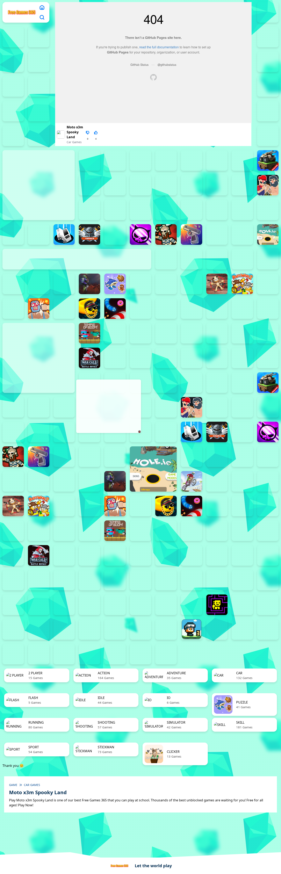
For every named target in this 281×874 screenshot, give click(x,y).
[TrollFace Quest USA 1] (242, 604)
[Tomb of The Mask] (217, 604)
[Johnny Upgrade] (64, 580)
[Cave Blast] (242, 210)
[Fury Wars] (140, 234)
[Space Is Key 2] (64, 604)
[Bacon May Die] (191, 160)
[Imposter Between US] (191, 259)
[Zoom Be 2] (13, 111)
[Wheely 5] (89, 629)
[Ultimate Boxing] (166, 333)
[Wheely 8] (166, 629)
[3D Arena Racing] (64, 654)
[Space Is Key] (115, 604)
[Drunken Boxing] (38, 234)
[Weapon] (217, 333)
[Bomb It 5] (166, 185)
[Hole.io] (268, 234)
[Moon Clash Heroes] (64, 284)
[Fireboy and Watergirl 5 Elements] (13, 61)
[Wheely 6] (115, 629)
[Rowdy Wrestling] (64, 308)
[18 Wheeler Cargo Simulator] (242, 629)
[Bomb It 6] (191, 185)
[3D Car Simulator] (89, 654)
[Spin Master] (191, 308)
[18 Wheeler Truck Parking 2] (13, 654)
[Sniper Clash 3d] (140, 308)
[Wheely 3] (38, 629)
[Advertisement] (108, 406)
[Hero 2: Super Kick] (242, 234)
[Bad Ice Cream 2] (217, 555)
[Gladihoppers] (166, 234)
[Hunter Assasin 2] (166, 259)
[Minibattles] (38, 284)
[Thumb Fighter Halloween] (268, 86)
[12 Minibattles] (38, 135)
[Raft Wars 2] (242, 284)
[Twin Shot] (140, 333)
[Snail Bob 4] (217, 580)
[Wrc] (89, 358)
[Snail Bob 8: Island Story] (38, 604)
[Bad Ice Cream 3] (242, 555)
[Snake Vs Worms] (115, 308)
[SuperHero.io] (242, 308)
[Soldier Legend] (166, 308)
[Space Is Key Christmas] (89, 604)
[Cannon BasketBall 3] (115, 210)
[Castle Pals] (217, 210)
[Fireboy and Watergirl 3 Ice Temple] (38, 37)
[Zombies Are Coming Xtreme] (191, 358)
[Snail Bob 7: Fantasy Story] (13, 604)
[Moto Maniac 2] (89, 284)
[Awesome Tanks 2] (140, 160)
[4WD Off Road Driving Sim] (140, 654)
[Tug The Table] (115, 333)
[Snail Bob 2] (166, 580)
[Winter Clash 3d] (242, 333)
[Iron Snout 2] (217, 259)
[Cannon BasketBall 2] (89, 210)
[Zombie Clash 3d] (140, 358)
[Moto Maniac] (191, 481)
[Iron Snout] (242, 259)
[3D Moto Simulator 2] (115, 654)
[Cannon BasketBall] (166, 210)
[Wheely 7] (140, 629)
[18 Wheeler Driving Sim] (268, 629)
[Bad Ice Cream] (268, 555)
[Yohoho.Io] (115, 358)
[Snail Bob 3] (191, 580)
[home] (42, 7)
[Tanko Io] (268, 308)
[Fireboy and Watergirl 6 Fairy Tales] (38, 61)
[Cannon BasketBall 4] (140, 210)
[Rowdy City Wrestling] (38, 308)
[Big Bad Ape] (217, 160)
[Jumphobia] (89, 580)
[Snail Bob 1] (140, 580)
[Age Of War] (268, 135)
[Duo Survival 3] (268, 12)
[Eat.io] (64, 234)
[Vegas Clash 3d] (191, 333)
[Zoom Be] (268, 111)
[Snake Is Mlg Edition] (89, 308)
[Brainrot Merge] (115, 284)
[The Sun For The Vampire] (191, 604)
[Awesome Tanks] (166, 160)
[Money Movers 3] (268, 61)
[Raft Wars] (268, 284)
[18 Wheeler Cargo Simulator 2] (217, 629)
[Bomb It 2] (89, 185)
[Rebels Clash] (217, 358)
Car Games (74, 142)
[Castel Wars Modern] (191, 210)
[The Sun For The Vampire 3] (166, 604)
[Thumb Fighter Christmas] (38, 86)
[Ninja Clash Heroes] (140, 284)
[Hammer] (217, 234)
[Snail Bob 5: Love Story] (242, 580)
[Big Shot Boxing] (242, 160)
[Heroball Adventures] (38, 580)
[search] (42, 17)
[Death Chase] (268, 210)
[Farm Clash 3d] (115, 234)
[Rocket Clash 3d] (13, 308)
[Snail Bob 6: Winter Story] (268, 580)
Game (13, 785)
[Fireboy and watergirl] (13, 37)
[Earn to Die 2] (166, 358)
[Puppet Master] (217, 284)
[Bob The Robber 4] (13, 580)
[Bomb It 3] (115, 185)
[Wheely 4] (64, 629)
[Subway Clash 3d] (217, 308)
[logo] (22, 12)
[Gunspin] (191, 234)
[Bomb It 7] (217, 185)
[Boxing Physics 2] (268, 185)
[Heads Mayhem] (89, 456)
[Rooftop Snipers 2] (13, 86)
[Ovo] (115, 580)
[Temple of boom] (89, 333)
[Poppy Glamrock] (191, 284)
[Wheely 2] (13, 629)
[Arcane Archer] (115, 160)
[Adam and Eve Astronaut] (191, 555)
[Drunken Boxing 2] (13, 234)
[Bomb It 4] (140, 185)
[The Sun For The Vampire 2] (140, 604)
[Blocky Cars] (268, 160)
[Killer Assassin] (268, 259)
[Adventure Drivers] (166, 654)
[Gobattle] (13, 135)
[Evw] (89, 234)
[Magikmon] (13, 284)
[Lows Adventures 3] (191, 629)
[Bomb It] (242, 185)
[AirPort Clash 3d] (89, 160)
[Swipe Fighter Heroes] (64, 530)
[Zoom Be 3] (38, 111)
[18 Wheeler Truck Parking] (38, 654)
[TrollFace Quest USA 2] (268, 604)
